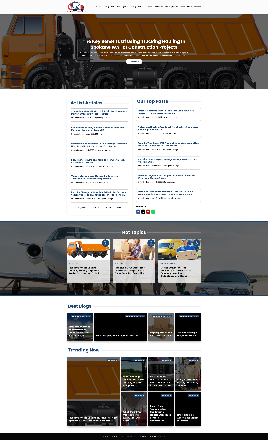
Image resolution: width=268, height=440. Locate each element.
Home (98, 7)
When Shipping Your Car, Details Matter (117, 335)
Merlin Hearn (79, 117)
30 (110, 207)
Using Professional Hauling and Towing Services (187, 382)
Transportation (137, 7)
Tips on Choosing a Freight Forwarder (187, 334)
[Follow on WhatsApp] (153, 212)
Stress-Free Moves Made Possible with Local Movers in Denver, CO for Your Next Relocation (99, 112)
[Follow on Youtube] (148, 212)
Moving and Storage (154, 7)
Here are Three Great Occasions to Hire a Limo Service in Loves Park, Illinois (160, 381)
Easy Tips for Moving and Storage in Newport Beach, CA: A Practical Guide (98, 161)
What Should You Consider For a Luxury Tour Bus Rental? (132, 416)
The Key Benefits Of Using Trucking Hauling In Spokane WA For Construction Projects (134, 44)
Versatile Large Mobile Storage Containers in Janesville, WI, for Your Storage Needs (94, 177)
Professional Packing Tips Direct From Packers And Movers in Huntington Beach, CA (97, 129)
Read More (134, 61)
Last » (119, 207)
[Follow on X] (143, 212)
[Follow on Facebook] (138, 212)
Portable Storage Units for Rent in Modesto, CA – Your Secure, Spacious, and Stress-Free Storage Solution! (99, 193)
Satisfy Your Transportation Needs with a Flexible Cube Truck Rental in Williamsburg (160, 413)
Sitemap (161, 436)
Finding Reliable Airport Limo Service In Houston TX (187, 417)
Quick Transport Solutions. (130, 436)
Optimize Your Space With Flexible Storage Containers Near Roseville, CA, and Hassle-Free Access (99, 145)
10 (103, 207)
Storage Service (103, 182)
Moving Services (194, 7)
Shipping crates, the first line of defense (161, 334)
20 (106, 207)
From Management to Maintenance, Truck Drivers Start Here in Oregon (79, 331)
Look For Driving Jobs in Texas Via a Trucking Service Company (133, 381)
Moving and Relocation (175, 7)
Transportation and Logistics (116, 7)
